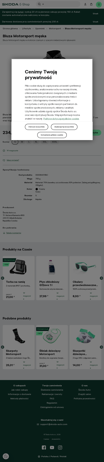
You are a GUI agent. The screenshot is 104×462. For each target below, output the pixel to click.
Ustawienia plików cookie (52, 135)
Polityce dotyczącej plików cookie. (61, 118)
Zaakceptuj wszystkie (64, 127)
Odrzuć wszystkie (36, 127)
